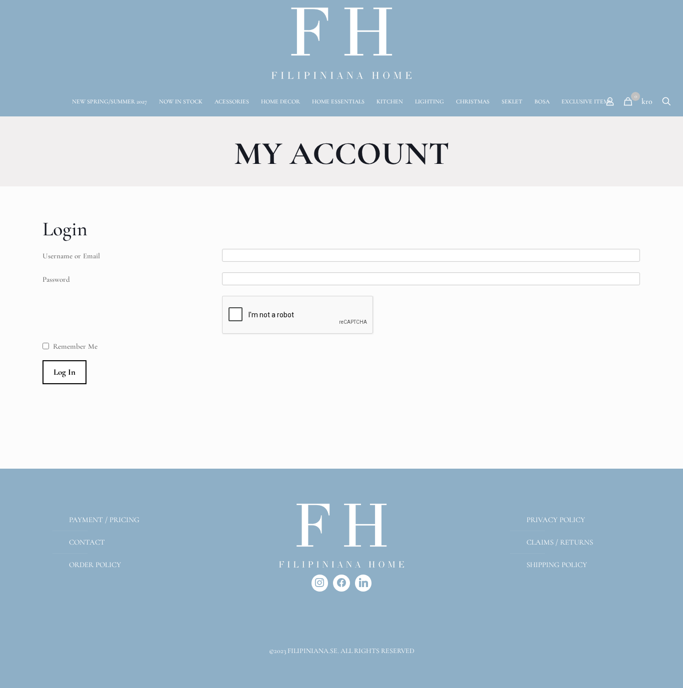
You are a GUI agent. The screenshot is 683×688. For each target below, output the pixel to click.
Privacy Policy (555, 519)
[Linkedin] (363, 583)
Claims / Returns (559, 542)
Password (56, 279)
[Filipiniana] (342, 43)
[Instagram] (320, 583)
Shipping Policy (556, 564)
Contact (87, 542)
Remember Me (75, 346)
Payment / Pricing (104, 519)
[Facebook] (341, 583)
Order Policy (95, 564)
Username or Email (71, 255)
